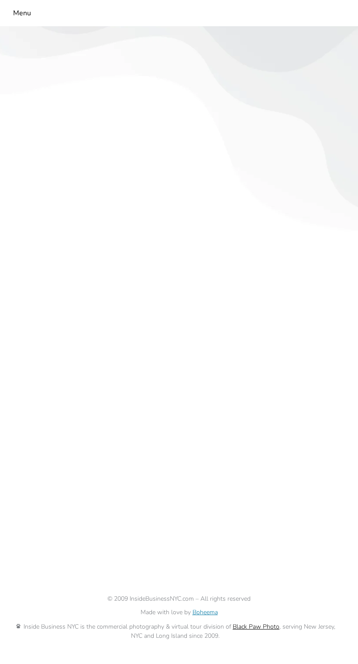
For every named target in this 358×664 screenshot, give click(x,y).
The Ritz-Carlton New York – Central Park (101, 286)
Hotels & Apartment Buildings (181, 302)
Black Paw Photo (256, 626)
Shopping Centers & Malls (270, 125)
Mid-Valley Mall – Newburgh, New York (97, 109)
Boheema (205, 612)
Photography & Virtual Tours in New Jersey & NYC (134, 125)
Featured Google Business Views (68, 302)
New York (28, 125)
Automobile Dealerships (52, 503)
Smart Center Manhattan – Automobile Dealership (121, 487)
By (30, 136)
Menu (22, 13)
